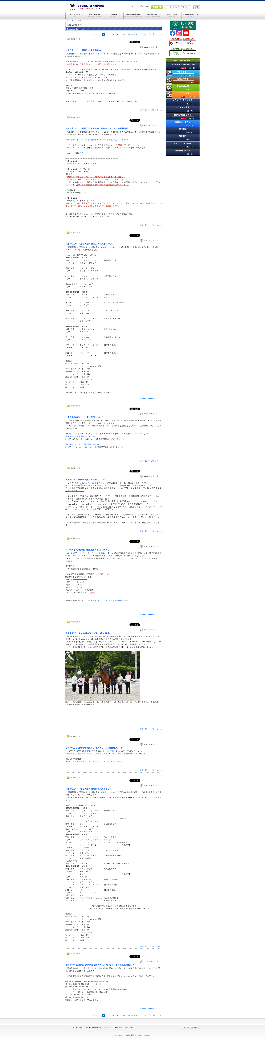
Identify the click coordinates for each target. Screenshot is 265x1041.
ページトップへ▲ (155, 110)
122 (123, 34)
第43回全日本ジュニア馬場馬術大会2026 (82, 444)
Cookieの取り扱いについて (101, 1027)
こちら (81, 153)
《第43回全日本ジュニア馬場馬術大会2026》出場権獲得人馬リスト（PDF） (97, 140)
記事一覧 (143, 110)
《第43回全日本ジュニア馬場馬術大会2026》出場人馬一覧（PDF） (93, 62)
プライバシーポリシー (79, 1027)
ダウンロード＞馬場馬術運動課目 (111, 601)
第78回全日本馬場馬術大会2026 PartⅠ (81, 436)
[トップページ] (75, 15)
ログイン (157, 7)
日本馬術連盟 (129, 1035)
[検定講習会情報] (133, 15)
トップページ (70, 20)
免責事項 (118, 1027)
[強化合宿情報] (152, 15)
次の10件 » (132, 34)
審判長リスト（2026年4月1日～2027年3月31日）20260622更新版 (93, 762)
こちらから (91, 393)
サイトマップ (130, 1027)
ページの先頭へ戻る (191, 1028)
